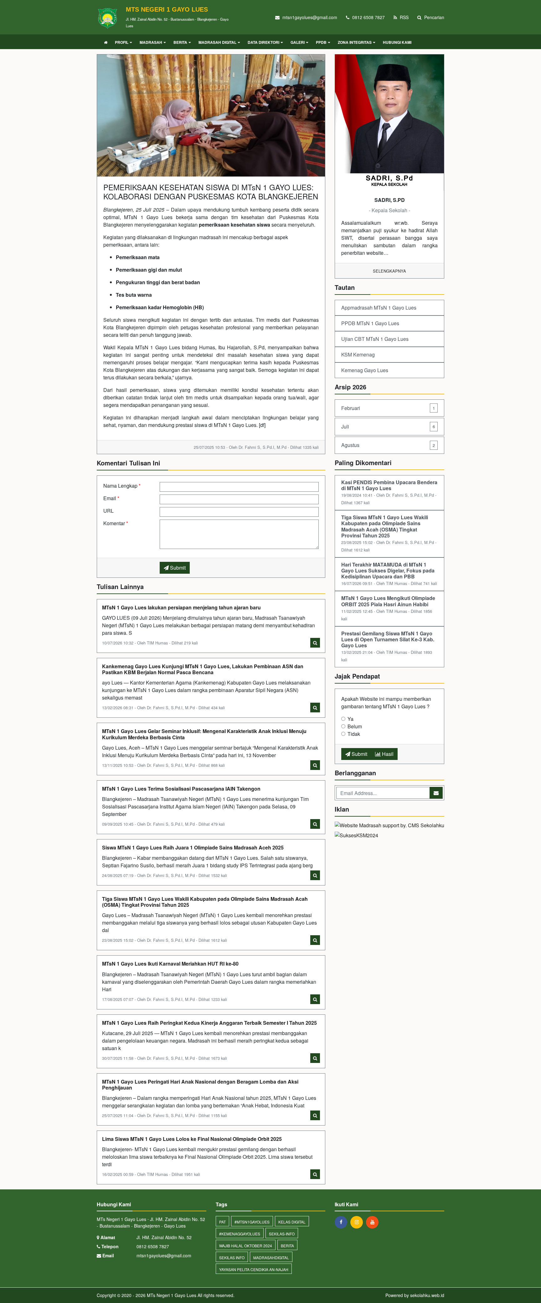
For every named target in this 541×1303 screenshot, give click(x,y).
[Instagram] (358, 1222)
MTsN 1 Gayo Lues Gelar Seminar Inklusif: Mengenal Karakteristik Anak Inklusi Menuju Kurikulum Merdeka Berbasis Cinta (204, 734)
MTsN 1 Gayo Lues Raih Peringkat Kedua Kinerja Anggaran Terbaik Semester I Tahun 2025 (209, 1022)
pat (222, 1221)
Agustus (388, 445)
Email (111, 498)
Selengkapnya (389, 271)
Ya (350, 718)
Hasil (387, 753)
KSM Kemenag (358, 354)
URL (108, 510)
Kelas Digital (292, 1221)
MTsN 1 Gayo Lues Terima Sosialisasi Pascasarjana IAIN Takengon (181, 788)
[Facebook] (342, 1222)
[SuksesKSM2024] (356, 836)
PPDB (321, 42)
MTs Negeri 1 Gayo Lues (171, 1295)
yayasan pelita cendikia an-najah (253, 1269)
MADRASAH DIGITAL (217, 42)
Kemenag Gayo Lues (364, 370)
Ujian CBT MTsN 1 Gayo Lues (375, 338)
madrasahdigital (271, 1257)
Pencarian (433, 17)
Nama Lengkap (122, 485)
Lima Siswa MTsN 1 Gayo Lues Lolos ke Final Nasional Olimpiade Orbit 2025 (192, 1138)
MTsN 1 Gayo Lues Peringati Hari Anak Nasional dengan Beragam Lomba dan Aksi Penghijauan (200, 1084)
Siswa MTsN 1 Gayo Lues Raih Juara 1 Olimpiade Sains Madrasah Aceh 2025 (193, 847)
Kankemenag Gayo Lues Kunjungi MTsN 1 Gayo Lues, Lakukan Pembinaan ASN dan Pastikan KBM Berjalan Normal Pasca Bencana (202, 669)
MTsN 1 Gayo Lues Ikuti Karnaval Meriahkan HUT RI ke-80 (170, 963)
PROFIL (121, 42)
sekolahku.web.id (427, 1295)
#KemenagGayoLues (239, 1233)
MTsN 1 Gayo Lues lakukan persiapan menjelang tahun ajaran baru (181, 607)
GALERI (298, 42)
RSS (404, 17)
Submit (177, 567)
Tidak (354, 733)
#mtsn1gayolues (252, 1221)
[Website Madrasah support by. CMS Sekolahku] (389, 826)
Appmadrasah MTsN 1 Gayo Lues (378, 307)
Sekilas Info (232, 1257)
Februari (388, 408)
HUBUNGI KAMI (397, 42)
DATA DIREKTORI (263, 42)
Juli (388, 426)
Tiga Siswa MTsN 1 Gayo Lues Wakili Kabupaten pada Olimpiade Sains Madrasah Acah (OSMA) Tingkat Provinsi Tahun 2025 (205, 901)
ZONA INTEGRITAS (355, 42)
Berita (287, 1245)
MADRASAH (151, 42)
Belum (355, 726)
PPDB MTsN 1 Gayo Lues (370, 323)
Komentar (115, 523)
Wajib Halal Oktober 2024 (245, 1245)
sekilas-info (282, 1233)
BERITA (180, 42)
